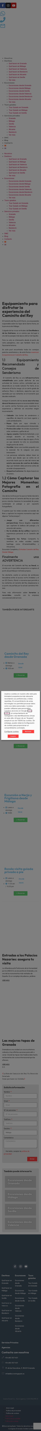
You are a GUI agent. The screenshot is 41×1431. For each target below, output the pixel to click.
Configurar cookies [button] (11, 731)
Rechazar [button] (28, 731)
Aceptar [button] (13, 736)
